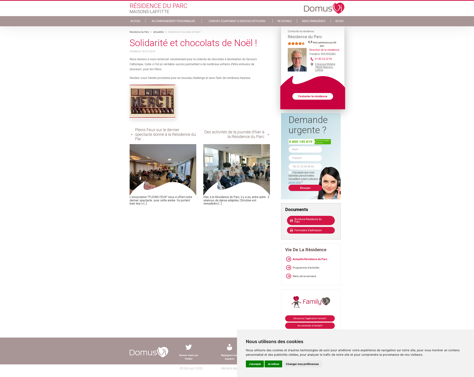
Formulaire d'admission (308, 230)
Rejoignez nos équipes (229, 357)
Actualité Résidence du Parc (310, 259)
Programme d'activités (306, 267)
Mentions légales (231, 368)
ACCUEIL (136, 21)
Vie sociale (284, 21)
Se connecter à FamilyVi (310, 325)
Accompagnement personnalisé (173, 21)
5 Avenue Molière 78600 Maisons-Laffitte (325, 67)
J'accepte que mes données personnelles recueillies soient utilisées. (305, 177)
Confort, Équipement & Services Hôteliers (237, 21)
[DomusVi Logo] (324, 6)
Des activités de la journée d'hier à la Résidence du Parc (234, 134)
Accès (339, 21)
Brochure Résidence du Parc (308, 220)
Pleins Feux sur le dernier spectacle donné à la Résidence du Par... (165, 134)
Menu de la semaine (304, 276)
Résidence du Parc (139, 32)
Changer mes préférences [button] (302, 364)
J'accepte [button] (255, 364)
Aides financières (313, 21)
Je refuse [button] (273, 364)
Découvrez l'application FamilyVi (309, 318)
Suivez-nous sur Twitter (188, 357)
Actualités (158, 32)
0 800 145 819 (300, 141)
